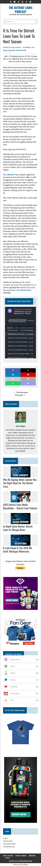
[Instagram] (22, 1)
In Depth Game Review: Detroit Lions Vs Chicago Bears (17, 528)
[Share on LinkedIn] (12, 375)
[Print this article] (28, 379)
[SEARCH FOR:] (20, 21)
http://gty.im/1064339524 (14, 149)
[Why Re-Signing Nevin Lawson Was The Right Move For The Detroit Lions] (20, 476)
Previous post (22, 392)
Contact (7, 858)
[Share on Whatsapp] (12, 383)
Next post (19, 395)
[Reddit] (30, 1)
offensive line (13, 174)
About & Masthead (8, 856)
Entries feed (7, 841)
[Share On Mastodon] (28, 383)
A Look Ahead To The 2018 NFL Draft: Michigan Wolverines (17, 549)
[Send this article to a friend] (12, 379)
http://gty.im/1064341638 (14, 50)
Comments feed (9, 844)
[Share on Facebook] (12, 370)
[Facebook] (26, 1)
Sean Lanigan (16, 47)
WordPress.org (8, 846)
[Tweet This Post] (28, 370)
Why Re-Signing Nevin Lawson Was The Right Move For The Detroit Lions (20, 483)
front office (25, 177)
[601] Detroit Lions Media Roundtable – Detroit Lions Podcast (20, 506)
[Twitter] (10, 1)
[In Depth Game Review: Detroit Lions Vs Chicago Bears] (20, 522)
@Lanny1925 (14, 287)
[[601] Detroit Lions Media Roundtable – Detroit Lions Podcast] (20, 501)
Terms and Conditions (20, 864)
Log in (5, 838)
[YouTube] (14, 1)
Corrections (32, 856)
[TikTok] (18, 1)
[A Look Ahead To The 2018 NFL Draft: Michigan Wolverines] (20, 544)
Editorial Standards (20, 856)
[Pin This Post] (28, 375)
